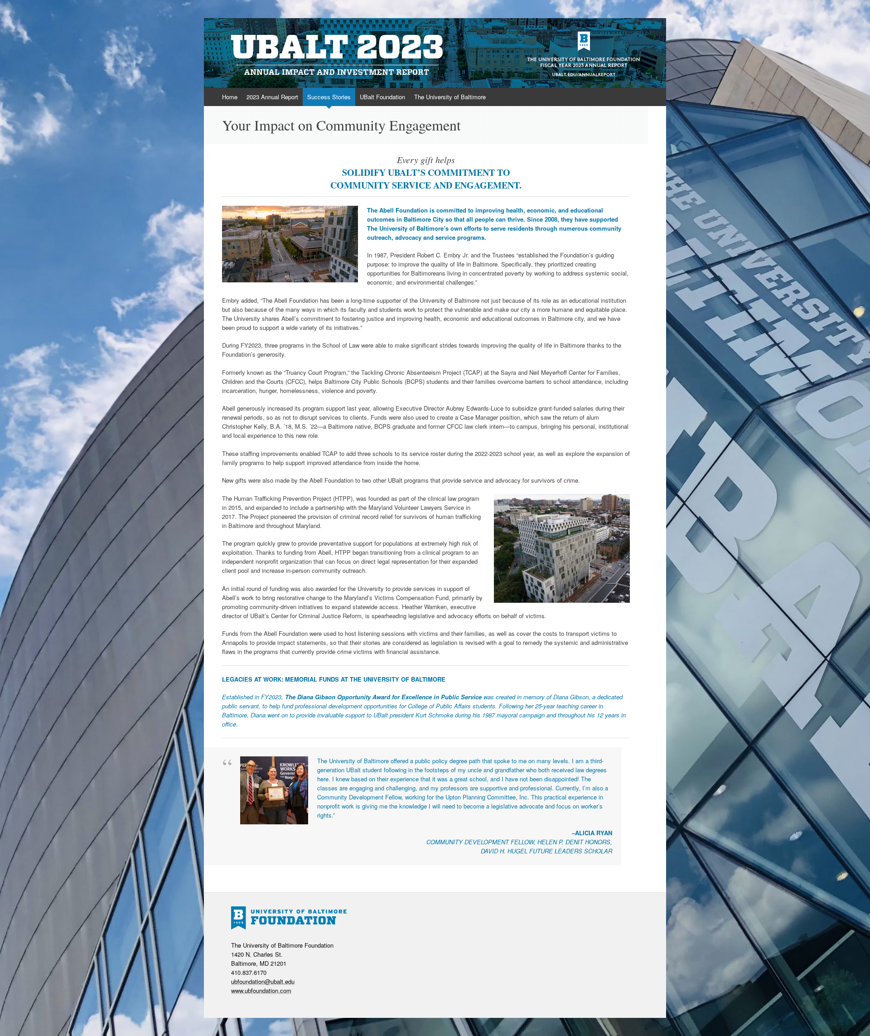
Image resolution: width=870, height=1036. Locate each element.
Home (229, 96)
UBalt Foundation (382, 96)
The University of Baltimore (450, 96)
